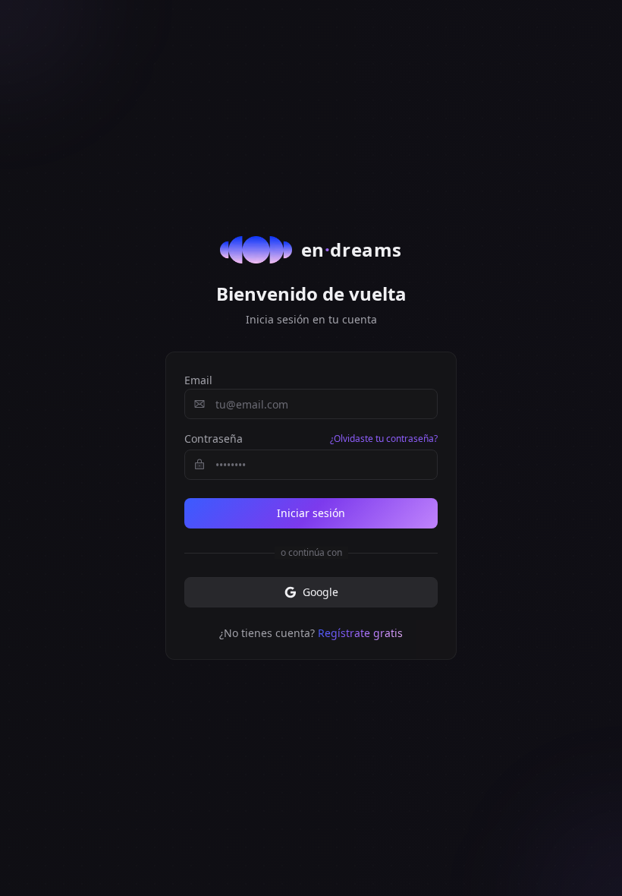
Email (198, 380)
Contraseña (213, 438)
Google (320, 592)
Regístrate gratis (360, 633)
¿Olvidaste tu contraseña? (384, 439)
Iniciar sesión (311, 513)
